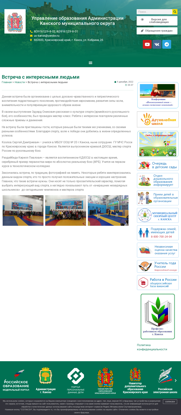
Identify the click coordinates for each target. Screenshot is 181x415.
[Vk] (157, 44)
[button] (91, 62)
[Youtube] (147, 44)
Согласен (170, 402)
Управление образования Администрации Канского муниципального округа (77, 21)
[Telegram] (166, 44)
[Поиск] (174, 11)
